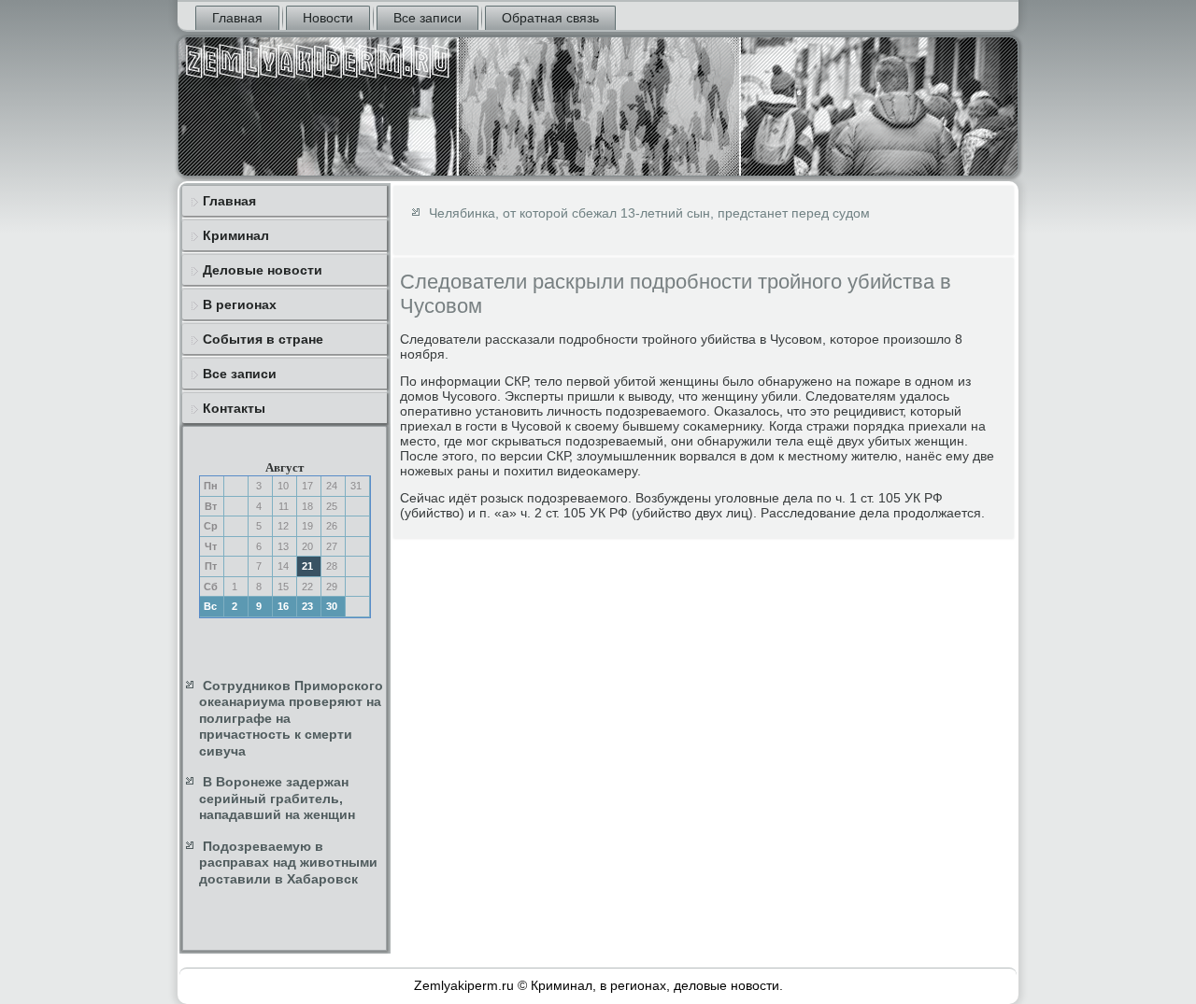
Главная (237, 17)
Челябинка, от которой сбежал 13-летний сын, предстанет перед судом (649, 212)
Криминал (236, 235)
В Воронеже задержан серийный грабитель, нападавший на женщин (277, 798)
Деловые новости (262, 269)
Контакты (234, 408)
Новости (328, 17)
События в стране (263, 339)
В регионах (240, 304)
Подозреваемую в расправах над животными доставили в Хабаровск (288, 862)
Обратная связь (550, 17)
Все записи (427, 17)
